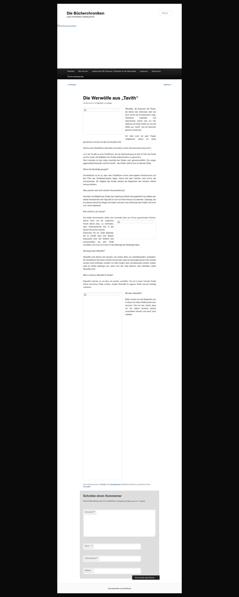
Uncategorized (115, 484)
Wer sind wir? (83, 71)
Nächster (168, 84)
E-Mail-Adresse (91, 558)
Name (88, 546)
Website (88, 570)
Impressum (144, 71)
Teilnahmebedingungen (75, 76)
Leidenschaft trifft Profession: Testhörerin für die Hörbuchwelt (114, 71)
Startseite (70, 71)
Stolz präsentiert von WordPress (119, 588)
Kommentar (90, 512)
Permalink (86, 486)
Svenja (109, 103)
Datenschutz (156, 71)
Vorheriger (71, 84)
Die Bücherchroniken (85, 13)
